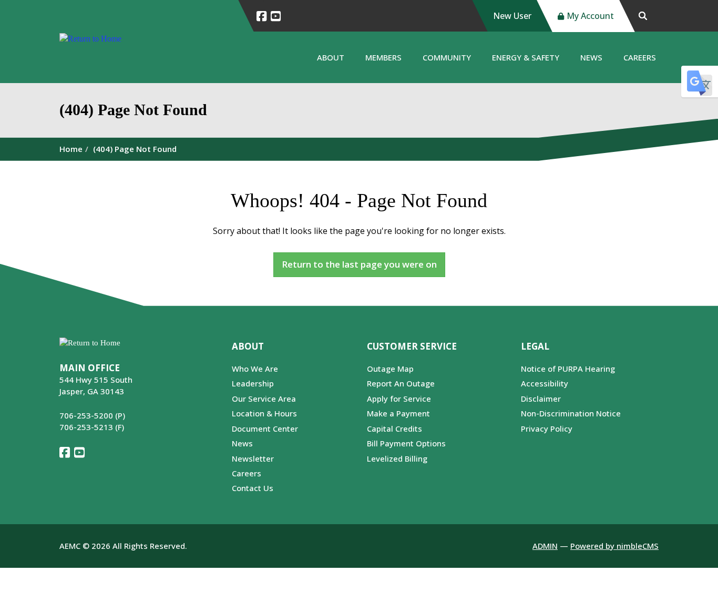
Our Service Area (264, 398)
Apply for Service (399, 398)
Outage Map (390, 368)
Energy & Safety (525, 57)
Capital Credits (394, 428)
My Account (590, 16)
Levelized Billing (397, 458)
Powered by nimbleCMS (614, 545)
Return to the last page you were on (359, 264)
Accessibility (544, 383)
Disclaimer (541, 398)
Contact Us (252, 488)
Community (447, 57)
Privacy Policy (546, 428)
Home (71, 149)
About (330, 57)
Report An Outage (401, 383)
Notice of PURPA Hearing (568, 368)
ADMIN (545, 545)
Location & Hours (264, 413)
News (591, 57)
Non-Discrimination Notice (571, 413)
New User (512, 16)
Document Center (265, 428)
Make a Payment (398, 413)
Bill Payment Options (406, 443)
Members (383, 57)
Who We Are (255, 368)
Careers (639, 57)
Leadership (253, 383)
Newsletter (253, 458)
